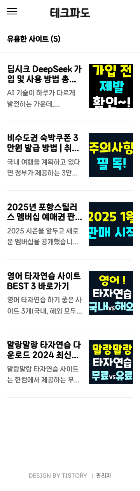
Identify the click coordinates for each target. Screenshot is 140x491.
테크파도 (70, 12)
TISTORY (74, 475)
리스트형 (128, 38)
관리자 (103, 475)
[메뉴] (12, 11)
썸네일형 (117, 38)
